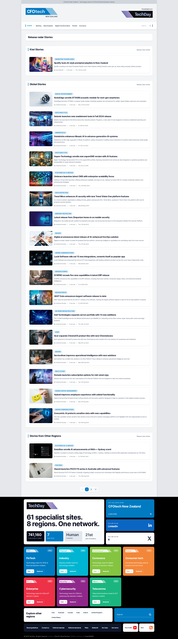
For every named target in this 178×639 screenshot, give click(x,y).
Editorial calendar (59, 628)
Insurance (82, 26)
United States (56, 617)
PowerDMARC (89, 636)
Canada (70, 612)
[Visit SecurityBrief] (69, 581)
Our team (105, 628)
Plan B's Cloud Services (62, 636)
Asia (53, 612)
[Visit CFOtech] (36, 551)
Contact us (45, 628)
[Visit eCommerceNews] (102, 551)
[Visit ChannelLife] (69, 551)
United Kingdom (96, 612)
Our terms (115, 628)
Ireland (85, 612)
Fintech (74, 26)
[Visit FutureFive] (135, 551)
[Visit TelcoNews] (102, 581)
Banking (38, 26)
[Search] (150, 25)
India (78, 612)
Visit (29, 571)
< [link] (82, 489)
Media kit (40, 571)
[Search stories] (150, 614)
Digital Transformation (62, 26)
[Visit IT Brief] (36, 581)
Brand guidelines (32, 628)
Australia (61, 612)
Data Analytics (48, 26)
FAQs (86, 628)
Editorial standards (74, 628)
